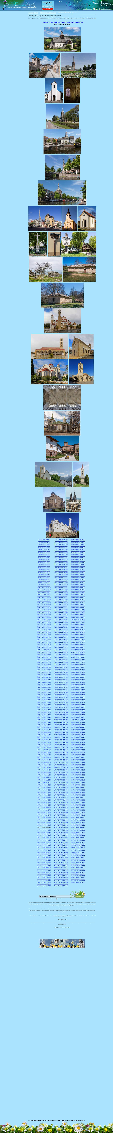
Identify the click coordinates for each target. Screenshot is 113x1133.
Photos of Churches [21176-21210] (78, 850)
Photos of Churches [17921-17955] (78, 695)
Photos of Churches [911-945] (44, 582)
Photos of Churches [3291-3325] (44, 695)
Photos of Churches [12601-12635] (61, 790)
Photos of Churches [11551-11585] (61, 740)
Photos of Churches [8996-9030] (61, 619)
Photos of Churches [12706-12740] (61, 795)
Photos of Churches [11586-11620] (61, 742)
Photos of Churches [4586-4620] (44, 757)
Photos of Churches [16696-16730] (78, 637)
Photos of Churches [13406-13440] (61, 829)
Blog (96, 9)
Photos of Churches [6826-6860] (44, 864)
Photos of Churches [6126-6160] (44, 830)
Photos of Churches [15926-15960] (78, 600)
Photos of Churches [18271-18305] (78, 712)
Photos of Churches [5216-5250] (44, 787)
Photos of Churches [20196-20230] (78, 804)
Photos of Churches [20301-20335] (78, 809)
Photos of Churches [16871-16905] (78, 645)
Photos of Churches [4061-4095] (44, 732)
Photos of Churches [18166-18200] (78, 707)
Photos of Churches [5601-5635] (44, 805)
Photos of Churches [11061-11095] (61, 717)
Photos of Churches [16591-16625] (78, 632)
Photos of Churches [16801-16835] (78, 642)
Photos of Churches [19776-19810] (78, 784)
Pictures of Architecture (48, 13)
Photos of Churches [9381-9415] (61, 637)
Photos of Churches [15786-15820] (78, 594)
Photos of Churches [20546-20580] (78, 820)
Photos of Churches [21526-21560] (78, 867)
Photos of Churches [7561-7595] (61, 551)
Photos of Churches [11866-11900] (61, 755)
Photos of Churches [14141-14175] (61, 864)
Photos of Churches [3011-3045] (44, 682)
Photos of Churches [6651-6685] (44, 855)
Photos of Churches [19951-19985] (78, 792)
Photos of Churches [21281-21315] (78, 855)
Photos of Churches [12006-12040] (61, 762)
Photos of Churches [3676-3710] (44, 714)
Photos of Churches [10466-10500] (61, 689)
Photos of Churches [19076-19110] (78, 750)
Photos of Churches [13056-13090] (61, 812)
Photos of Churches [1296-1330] (44, 600)
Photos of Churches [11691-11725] (61, 747)
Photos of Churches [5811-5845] (44, 815)
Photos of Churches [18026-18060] (78, 700)
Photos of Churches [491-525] (44, 562)
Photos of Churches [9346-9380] (61, 635)
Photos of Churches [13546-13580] (61, 835)
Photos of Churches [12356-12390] (61, 779)
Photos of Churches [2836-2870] (44, 674)
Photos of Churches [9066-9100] (61, 622)
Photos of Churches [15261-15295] (78, 569)
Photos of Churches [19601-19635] (78, 775)
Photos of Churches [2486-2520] (44, 657)
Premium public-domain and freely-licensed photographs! (62, 22)
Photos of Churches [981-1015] (44, 585)
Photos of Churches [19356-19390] (78, 764)
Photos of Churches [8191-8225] (61, 580)
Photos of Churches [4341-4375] (44, 745)
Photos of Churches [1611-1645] (44, 615)
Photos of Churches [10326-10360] (61, 682)
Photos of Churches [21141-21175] (78, 849)
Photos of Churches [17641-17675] (78, 682)
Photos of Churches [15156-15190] (78, 564)
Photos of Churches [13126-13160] (61, 815)
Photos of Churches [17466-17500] (78, 674)
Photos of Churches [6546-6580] (44, 850)
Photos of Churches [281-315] (44, 552)
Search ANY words (61, 899)
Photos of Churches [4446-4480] (44, 750)
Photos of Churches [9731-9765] (61, 654)
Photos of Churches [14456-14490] (61, 879)
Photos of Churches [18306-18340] (78, 714)
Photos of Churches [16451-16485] (78, 625)
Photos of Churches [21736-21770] (78, 877)
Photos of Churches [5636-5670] (44, 807)
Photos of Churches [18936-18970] (78, 744)
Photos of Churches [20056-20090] (78, 797)
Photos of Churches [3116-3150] (44, 687)
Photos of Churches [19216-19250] (78, 757)
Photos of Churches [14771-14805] (78, 546)
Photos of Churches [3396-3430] (44, 700)
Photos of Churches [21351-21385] (78, 859)
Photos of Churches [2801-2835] (44, 672)
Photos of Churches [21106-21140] (78, 847)
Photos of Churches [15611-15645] (78, 585)
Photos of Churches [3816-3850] (44, 720)
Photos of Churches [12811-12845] (61, 800)
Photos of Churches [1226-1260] (44, 597)
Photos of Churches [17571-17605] (78, 679)
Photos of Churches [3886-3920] (44, 724)
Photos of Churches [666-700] (44, 570)
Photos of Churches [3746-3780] (44, 717)
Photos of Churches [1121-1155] (44, 592)
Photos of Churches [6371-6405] (44, 842)
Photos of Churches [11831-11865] (61, 754)
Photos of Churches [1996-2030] (44, 634)
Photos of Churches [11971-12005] (61, 760)
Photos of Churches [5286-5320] (44, 790)
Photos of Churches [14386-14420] (61, 875)
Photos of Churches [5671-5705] (44, 809)
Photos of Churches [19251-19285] (78, 759)
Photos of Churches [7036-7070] (44, 874)
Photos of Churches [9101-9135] (61, 624)
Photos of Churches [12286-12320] (61, 775)
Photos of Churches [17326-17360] (78, 667)
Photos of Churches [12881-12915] (61, 804)
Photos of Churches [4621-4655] (44, 759)
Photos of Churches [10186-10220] (61, 675)
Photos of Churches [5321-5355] (44, 792)
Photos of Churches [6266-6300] (44, 837)
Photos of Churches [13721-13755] (61, 844)
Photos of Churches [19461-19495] (78, 769)
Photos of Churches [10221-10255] (61, 677)
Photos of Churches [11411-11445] (61, 734)
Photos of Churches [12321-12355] (61, 777)
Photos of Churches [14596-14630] (61, 885)
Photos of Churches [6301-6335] (44, 839)
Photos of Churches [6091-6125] (44, 829)
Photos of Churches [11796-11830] (61, 752)
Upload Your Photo (106, 9)
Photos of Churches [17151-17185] (78, 659)
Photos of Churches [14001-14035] (61, 857)
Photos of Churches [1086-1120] (44, 590)
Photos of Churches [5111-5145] (44, 782)
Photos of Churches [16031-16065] (78, 605)
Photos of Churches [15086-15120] (78, 561)
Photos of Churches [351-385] (44, 556)
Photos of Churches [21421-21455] (78, 862)
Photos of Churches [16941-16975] (78, 649)
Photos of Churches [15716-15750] (78, 590)
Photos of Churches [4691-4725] (44, 762)
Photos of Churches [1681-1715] (44, 619)
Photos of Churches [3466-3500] (44, 704)
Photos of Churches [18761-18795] (78, 735)
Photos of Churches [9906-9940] (61, 662)
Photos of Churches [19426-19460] (78, 767)
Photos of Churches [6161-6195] (44, 832)
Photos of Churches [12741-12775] (61, 797)
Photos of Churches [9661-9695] (61, 650)
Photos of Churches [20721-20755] (78, 829)
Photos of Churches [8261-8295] (61, 584)
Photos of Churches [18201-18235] (78, 709)
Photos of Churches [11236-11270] (61, 725)
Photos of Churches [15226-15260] (78, 567)
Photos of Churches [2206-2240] (44, 644)
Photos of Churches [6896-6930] (44, 867)
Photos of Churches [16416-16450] (78, 624)
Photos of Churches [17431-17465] (78, 672)
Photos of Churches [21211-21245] (78, 852)
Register (108, 5)
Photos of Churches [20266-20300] (78, 807)
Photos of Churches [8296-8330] (61, 585)
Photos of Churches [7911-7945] (61, 567)
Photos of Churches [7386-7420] (61, 542)
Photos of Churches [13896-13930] (61, 852)
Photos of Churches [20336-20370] (78, 810)
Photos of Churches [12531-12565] (61, 787)
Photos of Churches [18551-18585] (78, 725)
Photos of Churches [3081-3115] (44, 685)
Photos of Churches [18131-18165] (78, 705)
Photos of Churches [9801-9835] (61, 657)
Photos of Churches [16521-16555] (78, 629)
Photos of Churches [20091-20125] (78, 799)
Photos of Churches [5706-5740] (44, 810)
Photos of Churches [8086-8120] (61, 575)
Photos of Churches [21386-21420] (78, 860)
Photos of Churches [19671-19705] (78, 779)
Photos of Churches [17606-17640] (78, 680)
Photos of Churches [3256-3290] (44, 694)
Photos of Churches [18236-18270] (78, 710)
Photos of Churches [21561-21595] (78, 869)
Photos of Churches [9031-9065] (61, 620)
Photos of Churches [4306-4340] (44, 744)
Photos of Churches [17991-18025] (78, 699)
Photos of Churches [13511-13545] (61, 834)
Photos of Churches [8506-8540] (61, 595)
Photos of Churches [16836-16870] (78, 644)
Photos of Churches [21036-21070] (78, 844)
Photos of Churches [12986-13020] (61, 809)
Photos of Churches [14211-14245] (61, 867)
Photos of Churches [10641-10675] (61, 697)
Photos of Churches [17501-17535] (78, 675)
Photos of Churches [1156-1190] (44, 594)
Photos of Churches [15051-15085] (78, 559)
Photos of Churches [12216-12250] (61, 772)
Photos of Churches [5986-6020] (44, 824)
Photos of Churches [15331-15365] (78, 572)
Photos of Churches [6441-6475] (44, 845)
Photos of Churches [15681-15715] (78, 589)
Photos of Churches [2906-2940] (44, 677)
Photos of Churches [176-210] (44, 547)
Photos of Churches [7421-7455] (61, 544)
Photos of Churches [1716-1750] (44, 620)
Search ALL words (51, 899)
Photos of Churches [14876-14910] (78, 551)
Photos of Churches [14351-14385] (61, 874)
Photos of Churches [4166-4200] (44, 737)
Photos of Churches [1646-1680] (44, 617)
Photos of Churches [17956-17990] (78, 697)
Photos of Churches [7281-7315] (44, 885)
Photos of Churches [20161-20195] (78, 802)
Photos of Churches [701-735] (44, 572)
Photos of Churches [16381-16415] (78, 622)
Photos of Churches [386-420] (44, 557)
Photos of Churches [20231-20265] (78, 805)
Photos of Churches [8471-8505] (61, 594)
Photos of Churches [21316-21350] (78, 857)
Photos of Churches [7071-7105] (44, 875)
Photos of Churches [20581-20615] (78, 822)
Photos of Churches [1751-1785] (44, 622)
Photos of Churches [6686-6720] (44, 857)
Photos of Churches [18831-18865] (78, 739)
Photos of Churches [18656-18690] (78, 730)
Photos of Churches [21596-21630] (78, 870)
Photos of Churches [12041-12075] (61, 764)
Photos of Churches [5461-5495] (44, 799)
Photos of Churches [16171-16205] (78, 612)
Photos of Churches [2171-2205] (44, 642)
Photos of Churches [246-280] (44, 551)
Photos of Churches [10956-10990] (61, 712)
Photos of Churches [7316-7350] (61, 539)
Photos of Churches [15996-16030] (78, 604)
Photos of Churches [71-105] (44, 542)
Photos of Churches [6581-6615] (44, 852)
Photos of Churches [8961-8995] (61, 617)
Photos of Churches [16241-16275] (78, 615)
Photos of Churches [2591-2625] (44, 662)
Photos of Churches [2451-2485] (44, 655)
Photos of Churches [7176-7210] (44, 880)
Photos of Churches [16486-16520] (78, 627)
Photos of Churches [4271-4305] (44, 742)
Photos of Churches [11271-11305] (61, 727)
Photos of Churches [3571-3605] (44, 709)
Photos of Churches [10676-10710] (61, 699)
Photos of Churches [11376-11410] (61, 732)
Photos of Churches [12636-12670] (61, 792)
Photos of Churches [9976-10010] (61, 665)
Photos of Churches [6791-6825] (44, 862)
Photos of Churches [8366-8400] (61, 589)
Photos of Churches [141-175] (44, 546)
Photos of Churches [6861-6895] (44, 865)
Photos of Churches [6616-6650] (44, 854)
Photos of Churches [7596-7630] (61, 552)
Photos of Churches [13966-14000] (61, 855)
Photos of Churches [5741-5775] (44, 812)
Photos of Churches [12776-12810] (61, 799)
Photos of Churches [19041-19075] (78, 749)
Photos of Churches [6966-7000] (44, 870)
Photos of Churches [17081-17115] (78, 655)
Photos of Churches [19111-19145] (78, 752)
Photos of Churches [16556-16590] (78, 630)
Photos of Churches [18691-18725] (78, 732)
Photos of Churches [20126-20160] (78, 800)
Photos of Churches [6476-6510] (44, 847)
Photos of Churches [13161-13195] (61, 817)
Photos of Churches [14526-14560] (61, 882)
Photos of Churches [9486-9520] (61, 642)
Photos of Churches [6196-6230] (44, 834)
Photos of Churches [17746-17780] (78, 687)
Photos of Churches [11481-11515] (61, 737)
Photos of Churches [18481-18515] (78, 722)
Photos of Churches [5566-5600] (44, 804)
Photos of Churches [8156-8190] (61, 579)
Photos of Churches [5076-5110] (44, 780)
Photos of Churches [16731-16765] (78, 639)
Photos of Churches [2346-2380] (44, 650)
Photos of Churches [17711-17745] (78, 685)
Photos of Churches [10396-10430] (61, 685)
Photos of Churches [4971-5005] (44, 775)
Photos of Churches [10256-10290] (61, 679)
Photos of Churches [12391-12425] (61, 780)
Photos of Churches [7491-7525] (61, 547)
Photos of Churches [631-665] (44, 569)
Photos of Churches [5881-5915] (44, 819)
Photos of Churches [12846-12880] (61, 802)
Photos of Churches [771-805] (44, 575)
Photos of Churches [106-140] (44, 544)
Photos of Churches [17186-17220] (78, 660)
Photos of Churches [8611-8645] (61, 600)
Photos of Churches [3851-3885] (44, 722)
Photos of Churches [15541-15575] (78, 582)
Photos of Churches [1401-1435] (44, 605)
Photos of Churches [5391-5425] (44, 795)
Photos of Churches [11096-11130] (61, 719)
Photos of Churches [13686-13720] (61, 842)
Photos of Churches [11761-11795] (61, 750)
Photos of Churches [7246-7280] (44, 884)
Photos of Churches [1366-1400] (44, 604)
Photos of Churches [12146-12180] (61, 769)
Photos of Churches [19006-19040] (78, 747)
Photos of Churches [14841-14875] (78, 549)
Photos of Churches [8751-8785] (61, 607)
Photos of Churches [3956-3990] (44, 727)
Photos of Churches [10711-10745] (61, 700)
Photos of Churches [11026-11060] (61, 715)
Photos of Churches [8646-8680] (61, 602)
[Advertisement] (13, 36)
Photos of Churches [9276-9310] (61, 632)
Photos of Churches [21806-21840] (78, 880)
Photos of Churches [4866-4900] (44, 770)
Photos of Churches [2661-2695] (44, 665)
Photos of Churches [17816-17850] (78, 690)
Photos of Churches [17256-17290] (78, 664)
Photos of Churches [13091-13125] (61, 814)
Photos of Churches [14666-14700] (78, 541)
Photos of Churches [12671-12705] (61, 794)
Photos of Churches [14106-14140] (61, 862)
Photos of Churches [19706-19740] (78, 780)
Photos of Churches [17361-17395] (78, 669)
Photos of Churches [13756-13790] (61, 845)
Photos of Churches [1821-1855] (44, 625)
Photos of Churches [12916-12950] (61, 805)
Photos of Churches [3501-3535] (44, 705)
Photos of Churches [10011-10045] (61, 667)
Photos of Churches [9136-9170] (61, 625)
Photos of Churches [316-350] (44, 554)
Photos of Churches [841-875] (44, 579)
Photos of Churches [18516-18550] (78, 724)
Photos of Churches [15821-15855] (78, 595)
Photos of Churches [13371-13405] (61, 827)
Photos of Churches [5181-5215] (44, 785)
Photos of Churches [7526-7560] (61, 549)
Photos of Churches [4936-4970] (44, 774)
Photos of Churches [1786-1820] (44, 624)
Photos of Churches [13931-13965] (61, 854)
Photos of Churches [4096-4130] (44, 734)
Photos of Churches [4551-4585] (44, 755)
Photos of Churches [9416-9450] (61, 639)
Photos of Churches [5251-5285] (44, 789)
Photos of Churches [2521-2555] (44, 659)
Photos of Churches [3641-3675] (44, 712)
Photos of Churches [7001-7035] (44, 872)
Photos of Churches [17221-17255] (78, 662)
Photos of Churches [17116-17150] (78, 657)
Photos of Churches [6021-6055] (44, 825)
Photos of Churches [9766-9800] (61, 655)
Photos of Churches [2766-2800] (44, 670)
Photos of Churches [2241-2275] (44, 645)
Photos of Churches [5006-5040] (44, 777)
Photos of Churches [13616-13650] (61, 839)
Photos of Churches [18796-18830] (78, 737)
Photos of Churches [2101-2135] (44, 639)
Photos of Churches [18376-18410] (78, 717)
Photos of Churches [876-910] (44, 580)
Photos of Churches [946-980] (44, 584)
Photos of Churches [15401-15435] (78, 575)
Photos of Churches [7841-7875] (61, 564)
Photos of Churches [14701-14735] (78, 542)
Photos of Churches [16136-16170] (78, 610)
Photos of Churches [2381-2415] (44, 652)
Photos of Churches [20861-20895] (78, 835)
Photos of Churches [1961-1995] (44, 632)
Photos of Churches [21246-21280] (78, 854)
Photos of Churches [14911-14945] (78, 552)
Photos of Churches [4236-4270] (44, 740)
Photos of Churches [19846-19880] (78, 787)
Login (102, 5)
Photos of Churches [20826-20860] (78, 834)
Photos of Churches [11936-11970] (61, 759)
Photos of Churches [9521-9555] (61, 644)
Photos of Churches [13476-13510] (61, 832)
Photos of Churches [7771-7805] (61, 561)
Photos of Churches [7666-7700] (61, 556)
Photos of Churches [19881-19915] (78, 789)
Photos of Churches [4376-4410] (44, 747)
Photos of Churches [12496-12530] (61, 785)
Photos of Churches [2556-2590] (44, 660)
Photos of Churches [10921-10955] (61, 710)
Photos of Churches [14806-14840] (78, 547)
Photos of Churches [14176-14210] (61, 865)
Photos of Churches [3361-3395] (44, 699)
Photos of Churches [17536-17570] (78, 677)
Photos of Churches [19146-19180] (78, 754)
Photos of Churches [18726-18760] (78, 734)
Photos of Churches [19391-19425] (78, 765)
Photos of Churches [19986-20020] (78, 794)
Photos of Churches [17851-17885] (78, 692)
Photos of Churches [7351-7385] (61, 541)
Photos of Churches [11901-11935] (61, 757)
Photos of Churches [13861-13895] (61, 850)
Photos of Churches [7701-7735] (61, 557)
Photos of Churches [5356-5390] (44, 794)
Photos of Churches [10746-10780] (61, 702)
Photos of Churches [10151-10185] (61, 674)
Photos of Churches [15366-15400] (78, 574)
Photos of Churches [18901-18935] (78, 742)
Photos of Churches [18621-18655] (78, 729)
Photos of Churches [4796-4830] (44, 767)
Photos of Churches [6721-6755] (44, 859)
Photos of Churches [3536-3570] (44, 707)
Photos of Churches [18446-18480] (78, 720)
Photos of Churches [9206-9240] (61, 629)
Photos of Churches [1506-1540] (44, 610)
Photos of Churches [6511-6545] (44, 849)
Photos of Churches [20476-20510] (78, 817)
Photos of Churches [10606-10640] (61, 695)
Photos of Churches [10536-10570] (61, 692)
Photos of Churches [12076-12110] (61, 765)
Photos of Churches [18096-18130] (78, 704)
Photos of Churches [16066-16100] (78, 607)
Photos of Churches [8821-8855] (61, 610)
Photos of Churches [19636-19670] (78, 777)
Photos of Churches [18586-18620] (78, 727)
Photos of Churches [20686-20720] (78, 827)
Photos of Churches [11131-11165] (61, 720)
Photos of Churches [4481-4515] (44, 752)
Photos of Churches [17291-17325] (78, 665)
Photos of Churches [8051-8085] (61, 574)
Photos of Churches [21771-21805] (78, 879)
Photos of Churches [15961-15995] (78, 602)
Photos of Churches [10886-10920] (61, 709)
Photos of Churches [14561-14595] (61, 884)
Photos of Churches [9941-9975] (61, 664)
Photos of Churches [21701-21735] (78, 875)
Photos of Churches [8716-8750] (61, 605)
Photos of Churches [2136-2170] (44, 640)
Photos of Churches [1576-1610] (44, 614)
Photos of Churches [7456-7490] (61, 546)
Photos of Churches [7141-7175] (44, 879)
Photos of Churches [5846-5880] (44, 817)
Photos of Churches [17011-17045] (78, 652)
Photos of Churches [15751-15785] (78, 592)
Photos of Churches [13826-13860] (61, 849)
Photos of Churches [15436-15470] (78, 577)
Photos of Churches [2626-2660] (44, 664)
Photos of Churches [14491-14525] (61, 880)
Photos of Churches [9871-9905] (61, 660)
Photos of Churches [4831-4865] (44, 769)
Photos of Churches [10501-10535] (61, 690)
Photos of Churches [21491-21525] (78, 865)
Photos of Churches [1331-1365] (44, 602)
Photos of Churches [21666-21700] (78, 874)
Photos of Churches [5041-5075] (44, 779)
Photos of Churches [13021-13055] (61, 810)
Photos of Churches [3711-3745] (44, 715)
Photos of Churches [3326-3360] (44, 697)
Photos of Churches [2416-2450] (44, 654)
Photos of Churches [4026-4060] (44, 730)
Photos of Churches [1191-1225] (44, 595)
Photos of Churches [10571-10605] (61, 694)
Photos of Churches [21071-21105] (78, 845)
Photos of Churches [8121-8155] (61, 577)
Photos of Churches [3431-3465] (44, 702)
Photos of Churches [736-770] (44, 574)
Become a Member (87, 9)
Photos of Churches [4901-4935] (44, 772)
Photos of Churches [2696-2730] (44, 667)
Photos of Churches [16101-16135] (78, 609)
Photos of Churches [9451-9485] (61, 640)
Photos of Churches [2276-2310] (44, 647)
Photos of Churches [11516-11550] (61, 739)
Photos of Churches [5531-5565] (44, 802)
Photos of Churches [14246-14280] (61, 869)
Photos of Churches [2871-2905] (44, 675)
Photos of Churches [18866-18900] (78, 740)
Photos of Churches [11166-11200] (61, 722)
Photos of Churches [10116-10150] (61, 672)
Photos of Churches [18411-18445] (78, 719)
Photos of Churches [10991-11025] (61, 714)
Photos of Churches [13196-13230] (61, 819)
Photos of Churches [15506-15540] (78, 580)
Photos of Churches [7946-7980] (61, 569)
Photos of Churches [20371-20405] (78, 812)
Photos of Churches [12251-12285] (61, 774)
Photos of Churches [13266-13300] (61, 822)
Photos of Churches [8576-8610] (61, 599)
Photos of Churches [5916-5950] (44, 820)
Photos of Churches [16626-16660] (78, 634)
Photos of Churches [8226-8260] (61, 582)
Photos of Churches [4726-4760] (44, 764)
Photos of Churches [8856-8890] (61, 612)
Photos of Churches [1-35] (44, 539)
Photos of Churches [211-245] (44, 549)
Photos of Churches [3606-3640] (44, 710)
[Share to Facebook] (59, 1)
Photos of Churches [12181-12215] (61, 770)
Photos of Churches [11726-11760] (61, 749)
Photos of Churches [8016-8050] (61, 572)
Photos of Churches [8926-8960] (61, 615)
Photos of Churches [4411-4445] (44, 749)
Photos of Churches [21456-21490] (78, 864)
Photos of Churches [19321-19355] (78, 762)
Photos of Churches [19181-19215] (78, 755)
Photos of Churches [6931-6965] (44, 869)
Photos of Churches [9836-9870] (61, 659)
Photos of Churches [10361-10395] (61, 684)
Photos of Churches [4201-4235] (44, 739)
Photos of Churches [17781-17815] (78, 689)
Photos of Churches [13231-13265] (61, 820)
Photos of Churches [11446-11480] (61, 735)
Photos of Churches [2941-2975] (44, 679)
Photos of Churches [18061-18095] (78, 702)
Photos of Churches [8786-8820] (61, 609)
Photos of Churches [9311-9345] (61, 634)
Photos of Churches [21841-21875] (78, 882)
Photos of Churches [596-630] (44, 567)
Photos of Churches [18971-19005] (78, 745)
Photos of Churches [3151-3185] (44, 689)
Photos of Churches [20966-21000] (78, 840)
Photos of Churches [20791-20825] (78, 832)
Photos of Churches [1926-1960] (44, 630)
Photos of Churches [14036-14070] (61, 859)
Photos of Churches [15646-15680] (78, 587)
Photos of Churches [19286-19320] (78, 760)
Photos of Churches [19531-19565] (78, 772)
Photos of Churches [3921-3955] (44, 725)
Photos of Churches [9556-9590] (61, 645)
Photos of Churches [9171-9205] (61, 627)
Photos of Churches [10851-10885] (61, 707)
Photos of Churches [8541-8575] (61, 597)
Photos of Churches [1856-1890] (44, 627)
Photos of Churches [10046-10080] (61, 669)
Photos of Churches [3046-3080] (44, 684)
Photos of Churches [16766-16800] (78, 640)
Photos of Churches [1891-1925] (44, 629)
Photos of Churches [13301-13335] (61, 824)
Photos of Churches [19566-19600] (78, 774)
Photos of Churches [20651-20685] (78, 825)
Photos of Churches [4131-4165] (44, 735)
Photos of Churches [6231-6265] (44, 835)
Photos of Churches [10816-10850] (61, 705)
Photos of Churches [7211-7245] (44, 882)
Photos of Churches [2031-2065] (44, 635)
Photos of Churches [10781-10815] (61, 704)
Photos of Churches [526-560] (44, 564)
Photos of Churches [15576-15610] (78, 584)
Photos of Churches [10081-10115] (61, 670)
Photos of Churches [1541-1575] (44, 612)
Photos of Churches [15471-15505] (78, 579)
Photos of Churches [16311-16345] (78, 619)
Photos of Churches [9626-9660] (61, 649)
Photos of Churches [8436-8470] (61, 592)
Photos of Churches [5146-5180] (44, 784)
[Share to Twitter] (61, 1)
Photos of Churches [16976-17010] (78, 650)
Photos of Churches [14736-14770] (78, 544)
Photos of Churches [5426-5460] (44, 797)
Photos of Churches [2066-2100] (44, 637)
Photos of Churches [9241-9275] (61, 630)
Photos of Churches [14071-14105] (61, 860)
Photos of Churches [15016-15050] (78, 557)
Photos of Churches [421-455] (44, 559)
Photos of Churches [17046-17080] (78, 654)
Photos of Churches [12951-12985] (61, 807)
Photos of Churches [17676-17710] (78, 684)
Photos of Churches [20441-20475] (78, 815)
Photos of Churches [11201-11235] (61, 724)
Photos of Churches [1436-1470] (44, 607)
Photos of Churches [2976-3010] (44, 680)
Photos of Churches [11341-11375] (61, 730)
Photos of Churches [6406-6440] (44, 844)
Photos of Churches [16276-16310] (78, 617)
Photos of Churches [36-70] (44, 541)
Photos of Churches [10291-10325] (61, 680)
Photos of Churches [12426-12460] (61, 782)
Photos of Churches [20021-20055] (78, 795)
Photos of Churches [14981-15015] (78, 556)
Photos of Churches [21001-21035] (78, 842)
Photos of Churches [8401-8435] (61, 590)
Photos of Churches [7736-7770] (61, 559)
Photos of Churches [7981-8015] (61, 570)
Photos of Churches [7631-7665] (61, 554)
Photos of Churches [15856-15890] (78, 597)
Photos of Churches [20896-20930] (78, 837)
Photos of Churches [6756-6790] (44, 860)
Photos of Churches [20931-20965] (78, 839)
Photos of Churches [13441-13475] (61, 830)
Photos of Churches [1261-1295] (44, 599)
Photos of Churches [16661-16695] (78, 635)
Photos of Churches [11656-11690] (61, 745)
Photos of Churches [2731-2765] (44, 669)
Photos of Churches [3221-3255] (44, 692)
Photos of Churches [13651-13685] (61, 840)
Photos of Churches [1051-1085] (44, 589)
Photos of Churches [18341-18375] (78, 715)
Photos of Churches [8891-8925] (61, 614)
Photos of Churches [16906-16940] (78, 647)
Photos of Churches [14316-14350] (61, 872)
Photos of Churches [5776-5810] (44, 814)
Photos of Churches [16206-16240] (78, 614)
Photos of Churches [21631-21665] (78, 872)
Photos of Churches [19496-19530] (78, 770)
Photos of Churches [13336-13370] (61, 825)
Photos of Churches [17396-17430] (78, 670)
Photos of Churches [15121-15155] (78, 562)
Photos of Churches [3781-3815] (44, 719)
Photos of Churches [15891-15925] (78, 599)
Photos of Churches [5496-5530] (44, 800)
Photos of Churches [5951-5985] (44, 822)
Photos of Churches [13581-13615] (61, 837)
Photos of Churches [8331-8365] (61, 587)
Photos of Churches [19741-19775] (78, 782)
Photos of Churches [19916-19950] (78, 790)
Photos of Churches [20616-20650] (78, 824)
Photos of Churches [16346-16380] (78, 620)
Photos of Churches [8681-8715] (61, 604)
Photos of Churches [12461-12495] (61, 784)
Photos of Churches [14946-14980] (78, 554)
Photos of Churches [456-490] (44, 561)
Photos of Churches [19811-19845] (78, 785)
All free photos (33, 13)
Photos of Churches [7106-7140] (44, 877)
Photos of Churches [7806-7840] (61, 562)
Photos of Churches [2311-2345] (44, 649)
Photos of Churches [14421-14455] (61, 877)
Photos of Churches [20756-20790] (78, 830)
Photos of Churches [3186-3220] (44, 690)
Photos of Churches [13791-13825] (61, 847)
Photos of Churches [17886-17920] (78, 694)
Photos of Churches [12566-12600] (61, 789)
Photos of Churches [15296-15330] (78, 570)
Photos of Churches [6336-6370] (44, 840)
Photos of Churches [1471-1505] (44, 609)
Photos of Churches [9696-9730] (61, 652)
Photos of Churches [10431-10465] (61, 687)
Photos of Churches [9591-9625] (61, 647)
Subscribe (47, 9)
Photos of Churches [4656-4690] (44, 760)
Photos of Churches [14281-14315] (61, 870)
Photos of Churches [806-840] (44, 577)
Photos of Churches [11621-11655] (61, 744)
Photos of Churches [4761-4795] (44, 765)
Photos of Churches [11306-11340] (61, 729)
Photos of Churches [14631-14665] (78, 539)
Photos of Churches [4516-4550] (44, 754)
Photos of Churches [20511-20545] (78, 819)
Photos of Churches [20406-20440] (78, 814)
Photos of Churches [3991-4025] (44, 729)
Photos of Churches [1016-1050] (44, 587)
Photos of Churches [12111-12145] (61, 767)
